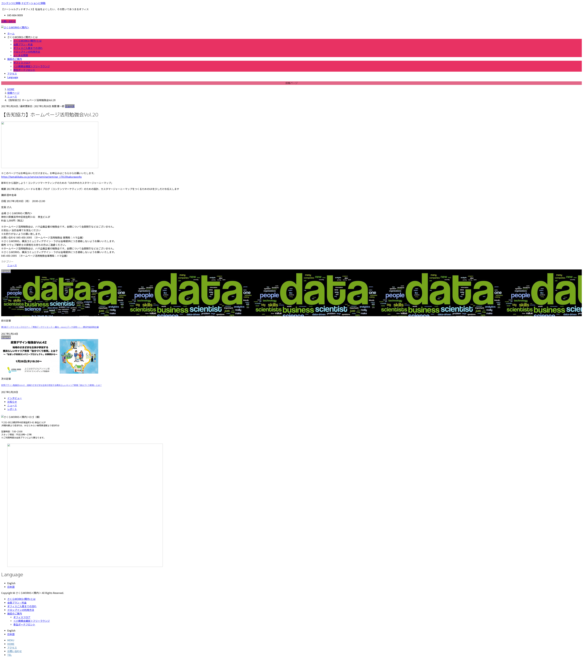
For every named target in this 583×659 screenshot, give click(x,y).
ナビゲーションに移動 (33, 3)
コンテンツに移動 (11, 3)
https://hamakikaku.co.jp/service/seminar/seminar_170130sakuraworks (41, 177)
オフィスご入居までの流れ (28, 48)
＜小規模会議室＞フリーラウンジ (31, 66)
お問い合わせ (8, 21)
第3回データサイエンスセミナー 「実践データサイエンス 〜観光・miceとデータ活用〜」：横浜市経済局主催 (50, 327)
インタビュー (14, 398)
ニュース (70, 106)
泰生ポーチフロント (24, 70)
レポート (12, 409)
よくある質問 (20, 55)
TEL (9, 655)
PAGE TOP (568, 636)
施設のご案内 (14, 613)
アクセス (12, 647)
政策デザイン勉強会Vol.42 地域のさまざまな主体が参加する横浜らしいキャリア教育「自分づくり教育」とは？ (51, 385)
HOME (10, 644)
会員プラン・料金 (23, 44)
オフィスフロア (21, 62)
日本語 (11, 587)
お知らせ (12, 402)
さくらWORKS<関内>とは (27, 41)
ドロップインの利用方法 (26, 51)
